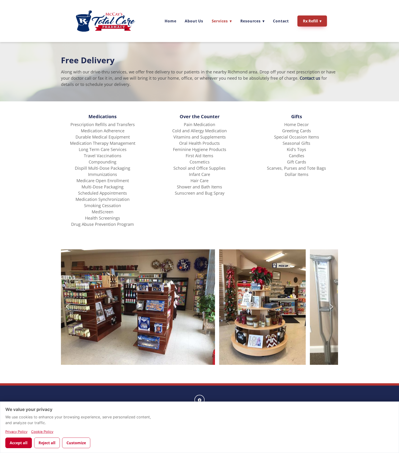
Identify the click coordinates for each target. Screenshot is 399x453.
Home (170, 21)
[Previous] (67, 307)
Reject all (47, 443)
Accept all (18, 443)
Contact (281, 21)
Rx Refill (312, 21)
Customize (76, 443)
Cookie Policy (42, 432)
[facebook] (199, 400)
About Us (194, 21)
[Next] (331, 307)
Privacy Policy (16, 432)
